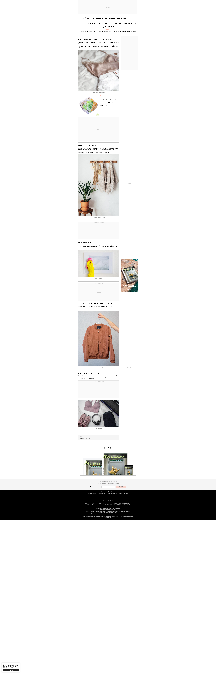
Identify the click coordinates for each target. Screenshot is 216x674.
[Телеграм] (108, 491)
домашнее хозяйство (85, 438)
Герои (118, 18)
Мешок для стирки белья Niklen (108, 99)
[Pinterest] (115, 491)
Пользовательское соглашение (104, 493)
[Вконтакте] (104, 491)
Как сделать (112, 18)
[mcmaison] (86, 18)
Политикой (101, 483)
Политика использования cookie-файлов (119, 493)
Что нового (98, 18)
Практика (108, 29)
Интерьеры (105, 18)
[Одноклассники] (111, 491)
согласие (102, 481)
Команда (90, 493)
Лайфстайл (124, 18)
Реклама (95, 493)
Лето (92, 18)
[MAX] (101, 491)
